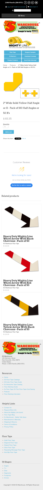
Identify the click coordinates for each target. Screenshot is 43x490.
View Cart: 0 (33, 7)
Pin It (24, 138)
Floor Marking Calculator (12, 394)
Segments (7, 473)
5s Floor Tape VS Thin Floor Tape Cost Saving (19, 389)
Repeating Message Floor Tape (14, 450)
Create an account (19, 7)
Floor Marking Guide (11, 387)
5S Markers (12, 56)
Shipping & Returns (10, 422)
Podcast (6, 391)
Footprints (7, 475)
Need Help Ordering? (30, 60)
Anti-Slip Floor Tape (10, 452)
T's (5, 468)
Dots (5, 470)
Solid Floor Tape (9, 440)
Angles (6, 466)
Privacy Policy (8, 427)
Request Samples (30, 52)
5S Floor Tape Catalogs (12, 379)
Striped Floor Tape (10, 445)
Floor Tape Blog (9, 415)
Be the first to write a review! (21, 185)
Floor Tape (13, 52)
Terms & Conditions (10, 424)
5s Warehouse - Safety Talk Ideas (15, 417)
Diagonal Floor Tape (11, 443)
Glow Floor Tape (9, 447)
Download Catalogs (30, 56)
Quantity (6, 124)
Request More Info (10, 410)
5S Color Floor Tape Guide (13, 382)
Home (6, 377)
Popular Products (13, 60)
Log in (9, 7)
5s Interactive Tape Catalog (13, 384)
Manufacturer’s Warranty (12, 419)
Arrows (6, 478)
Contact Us (7, 407)
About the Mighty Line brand (13, 412)
